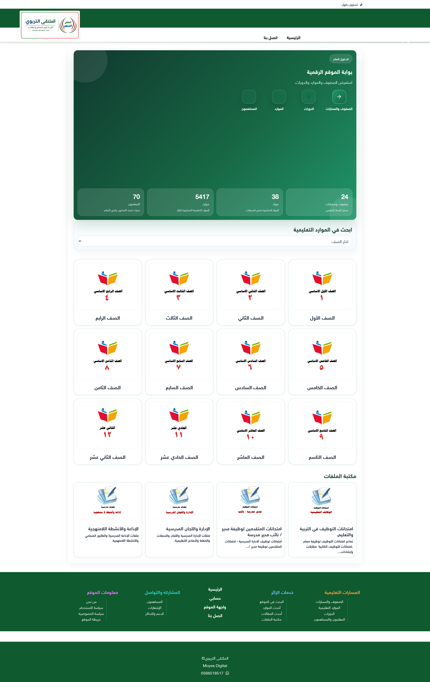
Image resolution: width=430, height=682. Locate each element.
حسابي (215, 597)
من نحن (91, 601)
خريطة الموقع (91, 619)
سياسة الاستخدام (91, 607)
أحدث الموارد (271, 607)
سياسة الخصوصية (91, 613)
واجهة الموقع (215, 606)
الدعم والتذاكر (154, 613)
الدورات (329, 613)
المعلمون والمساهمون (329, 619)
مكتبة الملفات (271, 619)
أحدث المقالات (271, 613)
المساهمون (154, 601)
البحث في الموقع (272, 601)
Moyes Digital (215, 665)
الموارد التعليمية (329, 607)
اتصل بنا (270, 37)
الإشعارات (154, 607)
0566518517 (212, 672)
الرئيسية (293, 37)
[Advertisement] (215, 150)
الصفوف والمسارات (329, 601)
